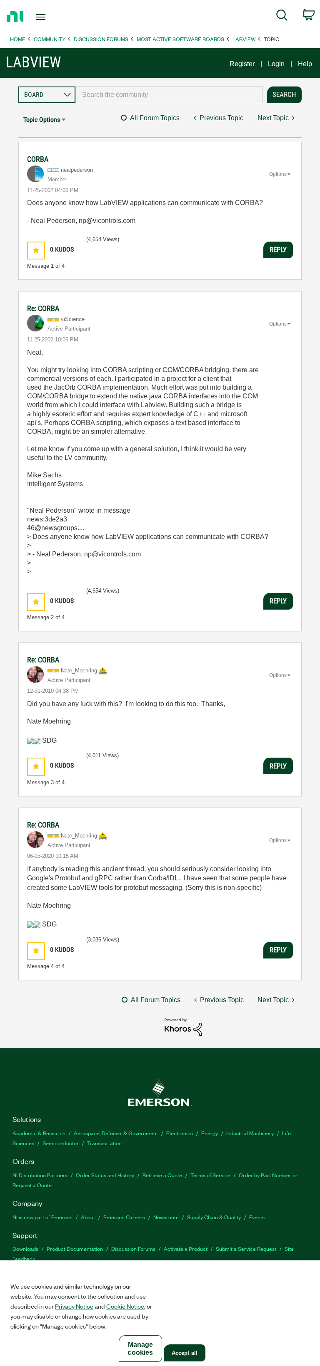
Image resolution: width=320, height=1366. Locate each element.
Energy (209, 1133)
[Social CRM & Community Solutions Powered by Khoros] (183, 1026)
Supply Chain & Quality (214, 1217)
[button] (36, 250)
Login (276, 63)
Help (305, 63)
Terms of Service (210, 1175)
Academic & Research (38, 1133)
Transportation (104, 1143)
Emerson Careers (124, 1217)
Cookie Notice (125, 1306)
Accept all (185, 1353)
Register (242, 63)
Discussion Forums (101, 39)
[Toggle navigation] (50, 17)
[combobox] (169, 94)
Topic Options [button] (41, 120)
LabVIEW (243, 39)
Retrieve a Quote (162, 1175)
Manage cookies (140, 1348)
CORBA (37, 159)
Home (17, 39)
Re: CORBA (43, 308)
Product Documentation (75, 1248)
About (88, 1217)
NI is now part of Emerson (42, 1217)
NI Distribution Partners (40, 1175)
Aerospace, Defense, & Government (116, 1133)
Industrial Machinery (250, 1133)
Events (257, 1217)
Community (49, 39)
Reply (278, 249)
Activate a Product (186, 1248)
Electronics (179, 1133)
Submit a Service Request (246, 1248)
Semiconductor (60, 1143)
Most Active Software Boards (180, 39)
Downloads (25, 1248)
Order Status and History (105, 1175)
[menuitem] (282, 16)
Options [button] (278, 174)
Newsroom (166, 1217)
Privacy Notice (74, 1306)
